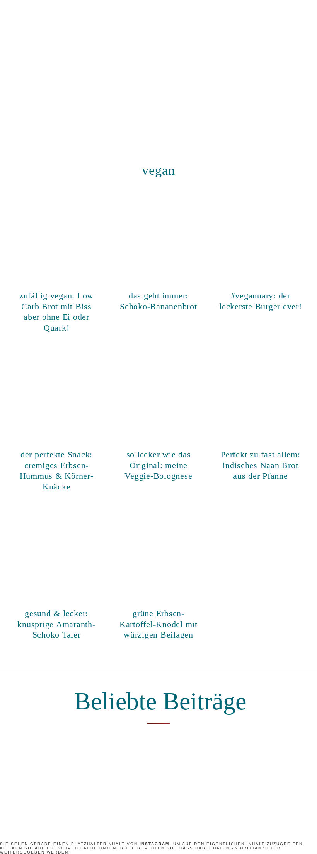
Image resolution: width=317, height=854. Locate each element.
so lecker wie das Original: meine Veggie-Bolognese (158, 465)
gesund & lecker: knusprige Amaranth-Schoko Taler (56, 624)
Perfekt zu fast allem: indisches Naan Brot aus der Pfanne (260, 465)
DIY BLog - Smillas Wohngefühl (158, 76)
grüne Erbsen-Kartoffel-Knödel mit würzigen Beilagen (158, 624)
